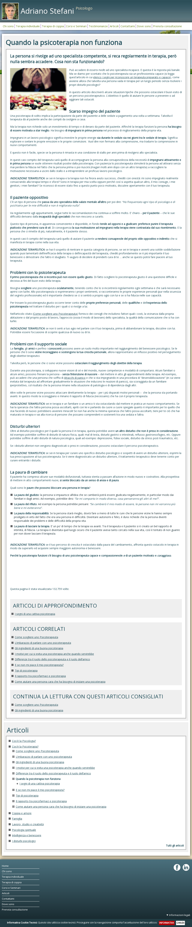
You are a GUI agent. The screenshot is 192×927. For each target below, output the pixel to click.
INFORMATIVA (166, 922)
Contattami (8, 898)
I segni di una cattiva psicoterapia (35, 614)
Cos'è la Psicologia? (24, 741)
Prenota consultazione (15, 909)
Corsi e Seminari (11, 887)
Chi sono (7, 871)
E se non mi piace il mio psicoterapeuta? (39, 665)
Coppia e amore (22, 813)
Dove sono (8, 904)
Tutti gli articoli (175, 845)
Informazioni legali (179, 915)
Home (5, 866)
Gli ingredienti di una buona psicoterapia (39, 648)
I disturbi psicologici (24, 841)
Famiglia (17, 818)
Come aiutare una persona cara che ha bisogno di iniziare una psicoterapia (60, 681)
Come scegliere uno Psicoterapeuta (36, 637)
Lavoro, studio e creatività (28, 824)
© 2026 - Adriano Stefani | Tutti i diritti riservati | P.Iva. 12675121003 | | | (115, 918)
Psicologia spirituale (24, 830)
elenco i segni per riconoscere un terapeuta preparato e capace (131, 77)
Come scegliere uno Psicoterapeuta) (56, 314)
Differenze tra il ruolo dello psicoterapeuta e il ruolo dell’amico (52, 659)
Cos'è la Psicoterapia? (25, 746)
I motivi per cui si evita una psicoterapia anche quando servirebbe (54, 654)
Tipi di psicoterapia (26, 670)
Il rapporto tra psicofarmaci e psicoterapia (40, 676)
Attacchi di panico (75, 378)
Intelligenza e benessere (26, 835)
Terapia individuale (13, 876)
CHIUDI (180, 922)
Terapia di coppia (12, 882)
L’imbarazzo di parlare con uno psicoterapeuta (43, 643)
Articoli (5, 893)
